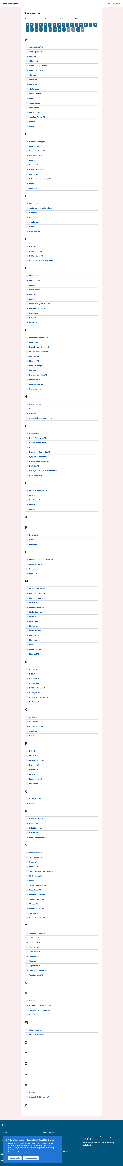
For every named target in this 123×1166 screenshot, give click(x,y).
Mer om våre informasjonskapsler (19, 1152)
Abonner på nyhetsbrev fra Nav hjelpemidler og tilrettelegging (98, 1144)
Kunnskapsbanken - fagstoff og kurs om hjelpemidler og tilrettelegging (101, 1138)
